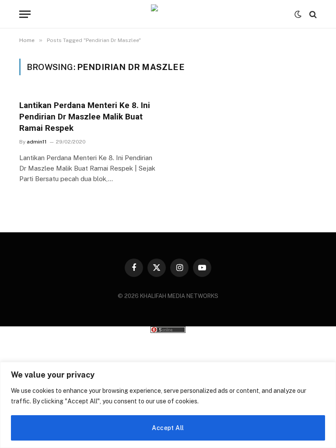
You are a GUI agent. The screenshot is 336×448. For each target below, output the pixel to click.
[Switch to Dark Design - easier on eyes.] (298, 14)
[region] (168, 405)
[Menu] (25, 14)
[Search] (312, 14)
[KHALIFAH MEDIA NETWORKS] (168, 14)
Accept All (168, 427)
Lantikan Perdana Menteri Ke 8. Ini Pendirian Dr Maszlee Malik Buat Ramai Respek (84, 116)
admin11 (37, 142)
